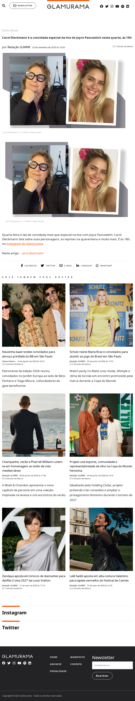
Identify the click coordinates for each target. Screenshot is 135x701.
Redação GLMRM (19, 47)
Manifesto (77, 657)
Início (5, 30)
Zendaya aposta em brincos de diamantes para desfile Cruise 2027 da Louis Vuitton (33, 578)
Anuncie (56, 664)
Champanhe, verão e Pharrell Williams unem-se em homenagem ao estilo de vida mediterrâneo (32, 466)
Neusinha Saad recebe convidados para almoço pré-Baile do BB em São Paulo (28, 354)
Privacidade (58, 671)
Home (53, 657)
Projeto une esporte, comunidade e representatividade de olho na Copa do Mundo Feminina (101, 466)
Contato (76, 664)
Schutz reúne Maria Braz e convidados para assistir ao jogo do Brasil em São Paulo (99, 354)
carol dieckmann (32, 253)
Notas (14, 30)
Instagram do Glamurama (25, 244)
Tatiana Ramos (8, 361)
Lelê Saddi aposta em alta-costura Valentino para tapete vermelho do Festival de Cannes (99, 578)
